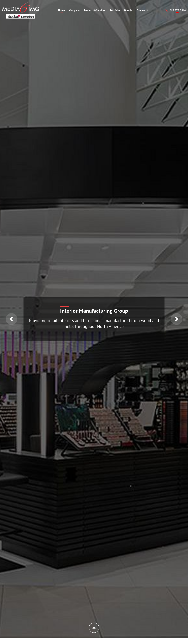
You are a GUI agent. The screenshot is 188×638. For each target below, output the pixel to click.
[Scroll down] (94, 628)
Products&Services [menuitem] (94, 10)
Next (176, 319)
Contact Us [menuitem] (143, 10)
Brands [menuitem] (128, 10)
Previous (11, 319)
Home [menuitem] (61, 10)
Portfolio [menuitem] (115, 10)
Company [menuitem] (74, 10)
